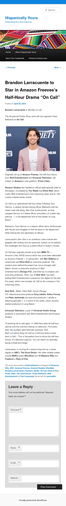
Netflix (36, 370)
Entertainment (32, 365)
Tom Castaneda (27, 376)
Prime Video (10, 373)
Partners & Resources (38, 58)
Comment (16, 409)
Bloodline (50, 368)
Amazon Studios (38, 368)
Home (8, 52)
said (11, 333)
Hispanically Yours (21, 17)
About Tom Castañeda (15, 58)
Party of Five (53, 370)
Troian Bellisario (39, 373)
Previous (10, 67)
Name (15, 447)
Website (14, 477)
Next (57, 67)
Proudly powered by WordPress (33, 500)
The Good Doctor (24, 373)
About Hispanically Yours (25, 52)
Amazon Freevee (22, 368)
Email (15, 462)
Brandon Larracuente (14, 370)
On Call (43, 370)
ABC (12, 368)
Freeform (29, 370)
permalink (51, 376)
